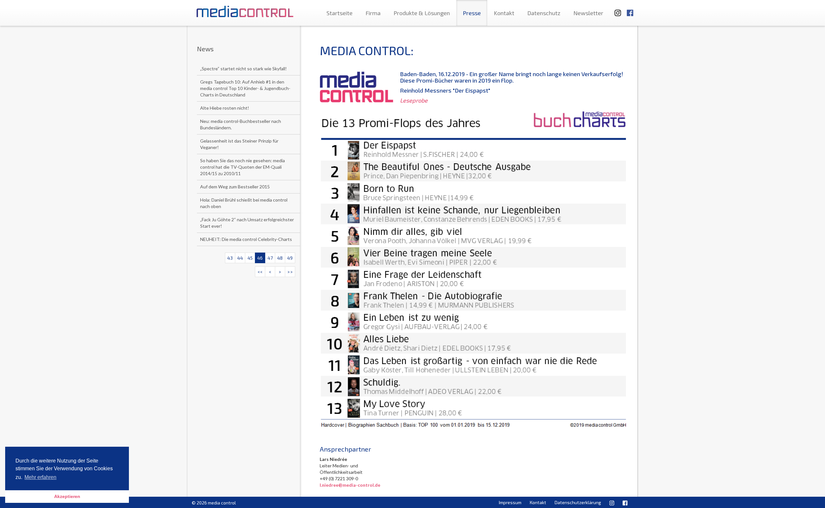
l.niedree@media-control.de (350, 485)
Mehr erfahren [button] (40, 477)
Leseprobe (414, 100)
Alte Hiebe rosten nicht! (224, 108)
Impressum (510, 502)
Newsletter (588, 12)
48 (280, 258)
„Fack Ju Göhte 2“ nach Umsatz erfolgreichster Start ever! (247, 223)
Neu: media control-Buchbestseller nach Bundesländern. (240, 124)
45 (250, 258)
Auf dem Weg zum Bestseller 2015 (235, 186)
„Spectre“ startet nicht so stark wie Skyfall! (243, 68)
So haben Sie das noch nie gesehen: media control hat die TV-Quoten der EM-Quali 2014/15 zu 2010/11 (242, 167)
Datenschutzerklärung (578, 502)
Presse (472, 12)
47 (270, 258)
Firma (373, 12)
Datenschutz (543, 12)
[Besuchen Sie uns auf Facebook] (630, 10)
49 (290, 258)
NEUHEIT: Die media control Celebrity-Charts (246, 239)
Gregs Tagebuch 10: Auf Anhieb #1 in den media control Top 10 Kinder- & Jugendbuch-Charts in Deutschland (245, 88)
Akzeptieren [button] (67, 496)
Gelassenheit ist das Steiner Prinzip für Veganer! (239, 144)
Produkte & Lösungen (421, 12)
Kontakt (504, 12)
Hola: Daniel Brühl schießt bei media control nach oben (243, 203)
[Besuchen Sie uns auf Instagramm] (616, 10)
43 (230, 258)
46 (260, 258)
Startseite (339, 12)
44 (240, 258)
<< (260, 271)
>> (290, 271)
